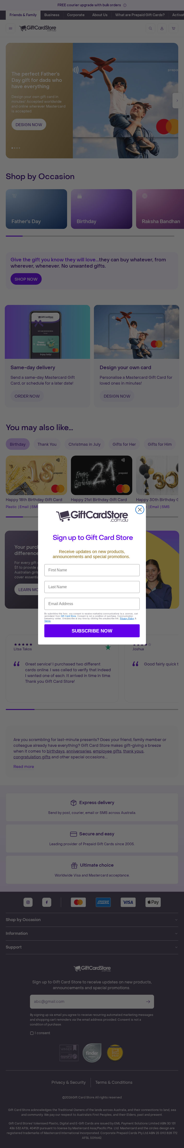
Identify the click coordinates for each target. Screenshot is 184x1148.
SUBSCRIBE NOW (92, 630)
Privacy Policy (127, 618)
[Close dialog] (140, 509)
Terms (47, 620)
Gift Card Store (68, 616)
